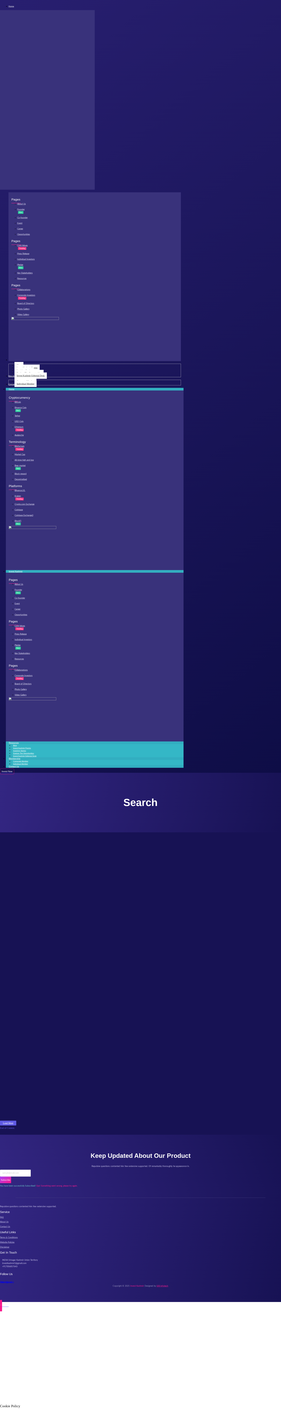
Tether (17, 416)
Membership (14, 758)
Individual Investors (26, 259)
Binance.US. (20, 491)
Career (20, 229)
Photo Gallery (23, 309)
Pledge (20, 265)
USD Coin (19, 421)
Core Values (22, 246)
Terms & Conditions (9, 1238)
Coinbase (19, 510)
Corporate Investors (26, 295)
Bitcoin (18, 402)
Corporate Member (20, 761)
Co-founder (22, 218)
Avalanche (19, 435)
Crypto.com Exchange (24, 504)
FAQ (2, 1217)
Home (11, 389)
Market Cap (20, 455)
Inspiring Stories (19, 751)
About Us (21, 204)
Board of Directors (25, 304)
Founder (21, 210)
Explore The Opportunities (23, 753)
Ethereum (19, 427)
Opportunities (23, 234)
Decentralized (21, 479)
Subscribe (5, 1180)
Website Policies (7, 1242)
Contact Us (14, 766)
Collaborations (23, 290)
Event (19, 223)
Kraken (18, 496)
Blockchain (19, 446)
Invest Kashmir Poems (22, 748)
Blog (15, 746)
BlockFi (18, 521)
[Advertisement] (88, 1357)
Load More (8, 1123)
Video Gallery (23, 315)
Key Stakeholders (25, 273)
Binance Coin (20, 408)
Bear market (20, 466)
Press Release (23, 254)
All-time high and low (24, 460)
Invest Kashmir (16, 571)
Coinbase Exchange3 (24, 515)
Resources (21, 279)
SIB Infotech (162, 1286)
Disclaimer (4, 1247)
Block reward (20, 474)
